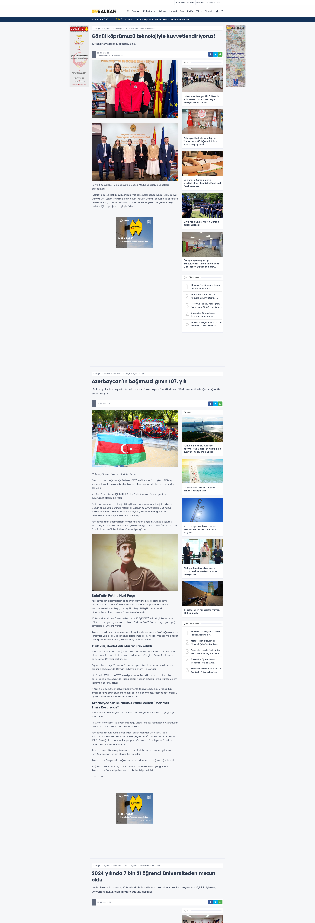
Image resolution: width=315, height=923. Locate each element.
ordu (97, 612)
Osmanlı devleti (143, 600)
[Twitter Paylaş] (215, 54)
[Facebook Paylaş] (210, 54)
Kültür (190, 11)
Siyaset (208, 11)
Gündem (136, 11)
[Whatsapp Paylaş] (220, 54)
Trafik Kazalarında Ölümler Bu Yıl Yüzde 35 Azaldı (141, 19)
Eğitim (199, 11)
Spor (182, 11)
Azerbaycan (143, 484)
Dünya (162, 11)
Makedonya (149, 11)
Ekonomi (172, 11)
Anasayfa (97, 28)
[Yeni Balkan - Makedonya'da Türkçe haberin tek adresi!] (104, 11)
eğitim (133, 678)
